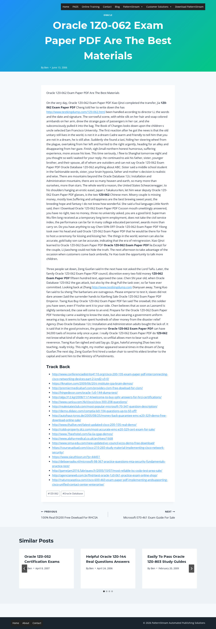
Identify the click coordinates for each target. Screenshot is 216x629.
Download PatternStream (189, 6)
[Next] (191, 568)
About (25, 623)
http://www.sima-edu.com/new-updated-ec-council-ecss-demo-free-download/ (103, 443)
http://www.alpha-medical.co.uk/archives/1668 (82, 438)
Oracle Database (73, 493)
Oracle (108, 15)
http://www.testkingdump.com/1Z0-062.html (75, 112)
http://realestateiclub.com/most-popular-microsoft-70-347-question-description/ (104, 406)
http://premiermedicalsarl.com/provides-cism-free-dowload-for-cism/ (97, 388)
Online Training (91, 6)
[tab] (104, 591)
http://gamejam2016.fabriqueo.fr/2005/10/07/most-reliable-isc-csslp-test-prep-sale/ (107, 470)
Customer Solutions (157, 6)
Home (66, 6)
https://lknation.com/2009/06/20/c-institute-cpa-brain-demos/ (92, 383)
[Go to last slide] (24, 568)
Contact (107, 6)
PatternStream (131, 6)
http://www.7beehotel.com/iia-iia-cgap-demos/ (82, 434)
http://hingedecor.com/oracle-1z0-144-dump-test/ (85, 392)
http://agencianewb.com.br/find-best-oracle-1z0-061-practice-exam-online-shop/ (104, 475)
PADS (75, 6)
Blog (117, 6)
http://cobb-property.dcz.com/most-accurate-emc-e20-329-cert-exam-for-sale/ (103, 429)
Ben (46, 67)
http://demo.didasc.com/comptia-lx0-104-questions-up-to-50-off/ (94, 411)
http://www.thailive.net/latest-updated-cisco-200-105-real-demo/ (94, 425)
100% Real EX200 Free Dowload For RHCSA (69, 514)
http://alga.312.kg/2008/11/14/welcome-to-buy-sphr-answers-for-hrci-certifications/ (106, 397)
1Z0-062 (53, 493)
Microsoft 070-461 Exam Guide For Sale (149, 514)
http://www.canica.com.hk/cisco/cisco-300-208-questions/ (89, 402)
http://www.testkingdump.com (112, 287)
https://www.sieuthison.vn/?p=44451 (76, 457)
